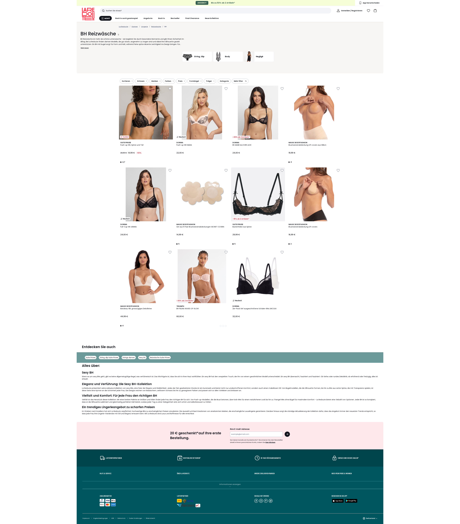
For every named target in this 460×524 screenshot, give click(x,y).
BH (165, 26)
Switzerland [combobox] (370, 518)
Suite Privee (90, 357)
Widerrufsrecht (150, 518)
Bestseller (175, 18)
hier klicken (270, 442)
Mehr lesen (85, 48)
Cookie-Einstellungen (136, 518)
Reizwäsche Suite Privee (160, 357)
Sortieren (126, 81)
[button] (375, 11)
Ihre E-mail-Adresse (240, 429)
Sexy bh (142, 357)
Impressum (86, 518)
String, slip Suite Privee (109, 357)
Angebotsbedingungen (100, 518)
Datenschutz (122, 518)
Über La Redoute (183, 473)
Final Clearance (192, 18)
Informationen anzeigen (230, 484)
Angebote (148, 18)
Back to (161, 18)
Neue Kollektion (212, 18)
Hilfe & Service (105, 473)
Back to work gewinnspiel (126, 18)
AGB (112, 518)
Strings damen (129, 357)
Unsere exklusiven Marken (264, 473)
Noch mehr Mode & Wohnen (342, 473)
